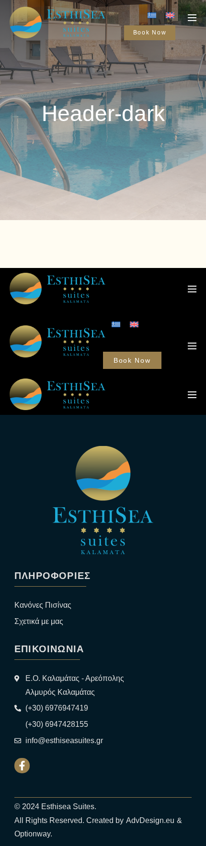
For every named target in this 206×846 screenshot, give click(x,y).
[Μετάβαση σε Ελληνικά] (152, 15)
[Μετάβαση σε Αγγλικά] (170, 15)
